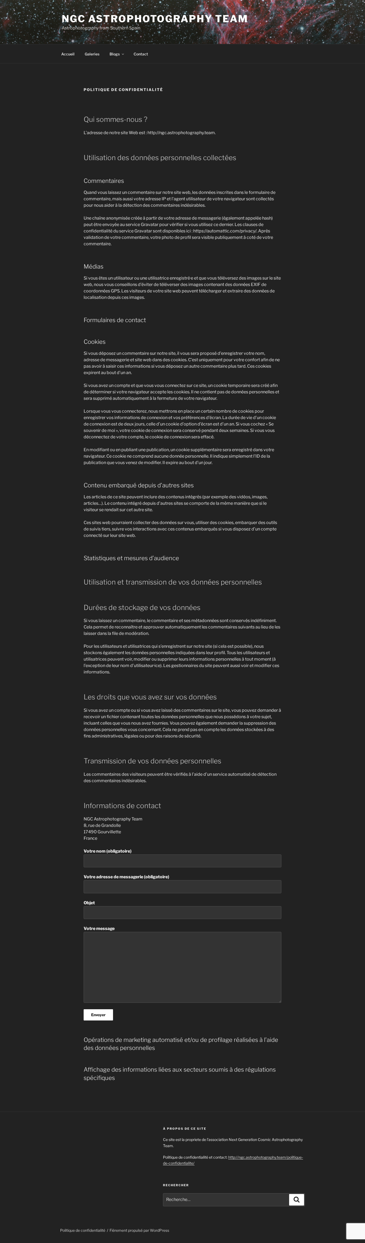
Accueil (68, 54)
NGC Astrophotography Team (155, 19)
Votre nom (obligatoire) (107, 851)
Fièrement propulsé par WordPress (139, 1230)
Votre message (99, 928)
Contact (141, 54)
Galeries (92, 54)
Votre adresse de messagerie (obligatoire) (126, 876)
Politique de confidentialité (82, 1230)
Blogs (115, 54)
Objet (89, 902)
